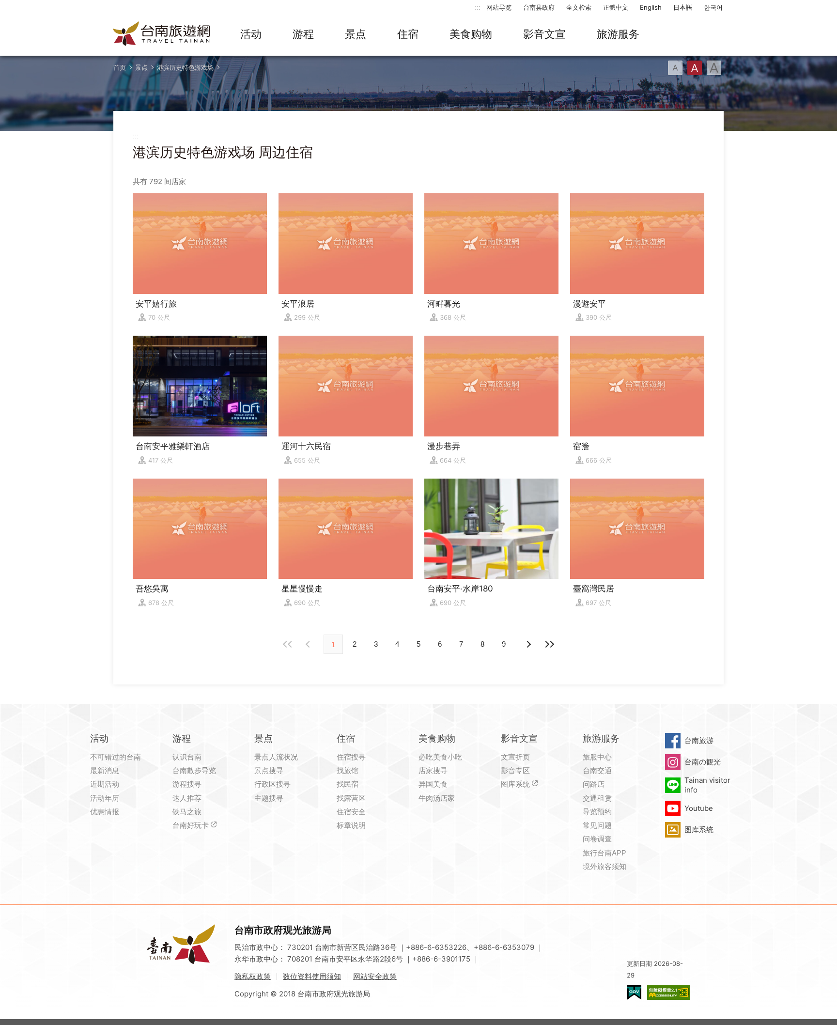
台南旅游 (698, 740)
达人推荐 (187, 798)
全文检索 (578, 7)
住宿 (407, 34)
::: (477, 7)
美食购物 (471, 34)
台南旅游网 (161, 34)
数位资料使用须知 (312, 976)
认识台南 (187, 756)
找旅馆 (347, 770)
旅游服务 (618, 34)
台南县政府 (539, 7)
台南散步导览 (194, 770)
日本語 (682, 7)
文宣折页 (515, 756)
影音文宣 (544, 34)
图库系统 (515, 784)
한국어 (713, 7)
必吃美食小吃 (440, 756)
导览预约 (597, 811)
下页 (309, 644)
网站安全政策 (375, 976)
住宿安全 (351, 811)
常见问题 (597, 825)
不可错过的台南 (115, 756)
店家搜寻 (433, 770)
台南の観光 (702, 761)
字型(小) (675, 68)
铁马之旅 (187, 811)
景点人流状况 (276, 756)
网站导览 (499, 7)
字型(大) (714, 68)
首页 (119, 67)
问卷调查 (597, 838)
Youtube (698, 808)
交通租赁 (597, 798)
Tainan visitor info (707, 785)
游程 (303, 34)
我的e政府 (634, 992)
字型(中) (694, 68)
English (651, 7)
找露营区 (351, 798)
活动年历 (104, 798)
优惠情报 (104, 811)
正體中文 (615, 7)
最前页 (287, 644)
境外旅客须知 (604, 866)
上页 (528, 644)
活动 (251, 34)
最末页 (549, 644)
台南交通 (597, 770)
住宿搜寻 (351, 756)
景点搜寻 (268, 770)
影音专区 (515, 770)
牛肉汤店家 (436, 798)
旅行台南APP (604, 852)
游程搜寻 (187, 784)
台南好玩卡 (190, 825)
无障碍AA (668, 992)
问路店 (593, 784)
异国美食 (433, 784)
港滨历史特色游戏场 (185, 67)
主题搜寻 (268, 798)
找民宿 (347, 784)
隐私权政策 (252, 976)
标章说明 (351, 825)
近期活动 (104, 784)
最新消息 (104, 770)
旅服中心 (597, 756)
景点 (355, 34)
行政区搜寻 (272, 784)
